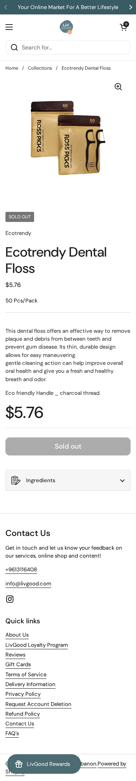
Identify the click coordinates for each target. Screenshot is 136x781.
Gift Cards (18, 664)
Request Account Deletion (38, 704)
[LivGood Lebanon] (66, 27)
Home (11, 68)
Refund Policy (22, 713)
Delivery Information (30, 684)
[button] (123, 27)
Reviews (15, 654)
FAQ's (12, 733)
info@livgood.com (28, 583)
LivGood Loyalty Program (36, 645)
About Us (17, 634)
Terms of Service (25, 674)
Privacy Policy (23, 694)
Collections (40, 68)
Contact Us (19, 723)
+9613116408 (21, 569)
